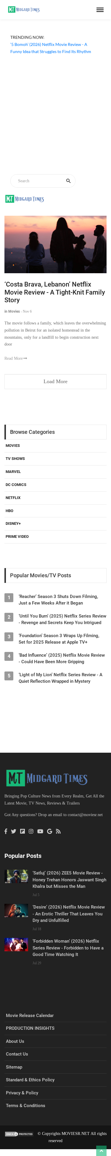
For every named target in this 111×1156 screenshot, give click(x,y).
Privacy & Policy (22, 1093)
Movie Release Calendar (30, 1015)
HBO (9, 511)
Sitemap (14, 1067)
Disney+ (13, 523)
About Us (15, 1041)
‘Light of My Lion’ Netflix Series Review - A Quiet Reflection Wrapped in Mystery (60, 678)
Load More (55, 381)
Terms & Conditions (25, 1105)
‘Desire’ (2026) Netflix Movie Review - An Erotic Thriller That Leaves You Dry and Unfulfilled (69, 913)
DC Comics (16, 484)
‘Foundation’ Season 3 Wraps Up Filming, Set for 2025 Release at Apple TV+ (59, 639)
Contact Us (17, 1054)
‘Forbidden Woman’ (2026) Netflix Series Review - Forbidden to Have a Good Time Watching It (68, 947)
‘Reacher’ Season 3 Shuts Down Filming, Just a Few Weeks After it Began (58, 600)
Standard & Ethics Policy (30, 1080)
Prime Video (17, 536)
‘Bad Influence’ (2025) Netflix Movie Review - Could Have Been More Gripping (62, 658)
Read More (13, 358)
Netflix (13, 497)
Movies (13, 445)
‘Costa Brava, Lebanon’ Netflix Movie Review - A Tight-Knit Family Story (54, 292)
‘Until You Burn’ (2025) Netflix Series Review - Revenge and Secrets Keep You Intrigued (62, 619)
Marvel (13, 471)
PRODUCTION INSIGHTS (30, 1028)
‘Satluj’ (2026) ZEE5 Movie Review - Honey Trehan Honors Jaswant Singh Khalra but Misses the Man (69, 879)
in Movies (12, 311)
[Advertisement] (55, 115)
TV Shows (15, 458)
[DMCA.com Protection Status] (19, 1133)
